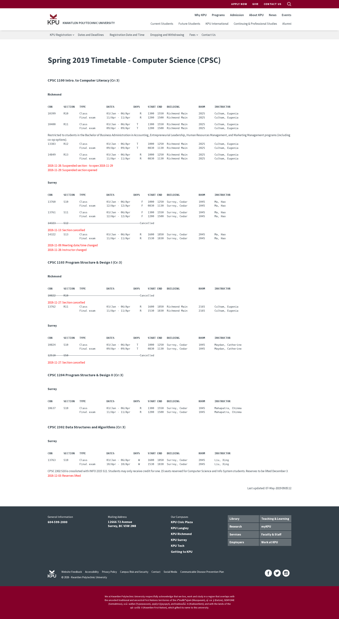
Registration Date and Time (127, 35)
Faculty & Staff (271, 534)
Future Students (189, 24)
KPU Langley (180, 528)
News (272, 15)
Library (234, 519)
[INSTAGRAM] (286, 573)
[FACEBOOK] (268, 573)
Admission (237, 15)
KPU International (217, 24)
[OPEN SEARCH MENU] (289, 4)
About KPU (256, 15)
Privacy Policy (109, 571)
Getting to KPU (181, 552)
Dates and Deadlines (91, 35)
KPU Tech (177, 546)
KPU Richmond (181, 534)
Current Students (162, 24)
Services (235, 534)
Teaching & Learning (275, 519)
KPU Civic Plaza (182, 522)
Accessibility (92, 571)
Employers (237, 542)
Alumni (286, 24)
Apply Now (239, 4)
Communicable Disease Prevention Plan (202, 571)
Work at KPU (269, 542)
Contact (155, 571)
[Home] (53, 19)
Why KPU (201, 15)
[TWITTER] (277, 573)
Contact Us (272, 4)
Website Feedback (71, 571)
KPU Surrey (179, 540)
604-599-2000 (57, 522)
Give (255, 4)
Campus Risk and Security (134, 571)
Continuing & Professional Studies (255, 24)
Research (236, 526)
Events (286, 15)
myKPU (266, 526)
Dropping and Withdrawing (167, 35)
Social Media (170, 571)
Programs (218, 15)
